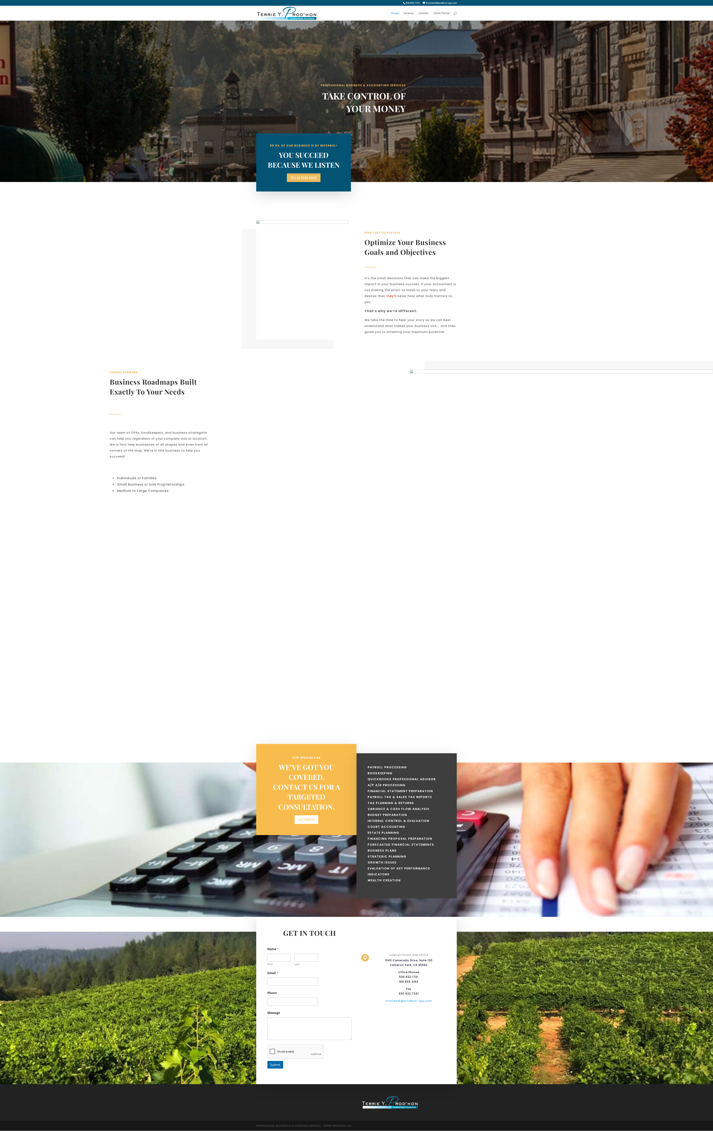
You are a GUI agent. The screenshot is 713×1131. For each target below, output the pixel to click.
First (270, 964)
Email (272, 973)
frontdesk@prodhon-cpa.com (409, 1001)
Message (273, 1013)
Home (395, 13)
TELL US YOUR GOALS (304, 178)
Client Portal (441, 13)
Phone (272, 993)
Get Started (306, 820)
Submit (275, 1065)
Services (408, 13)
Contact (424, 13)
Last (296, 964)
